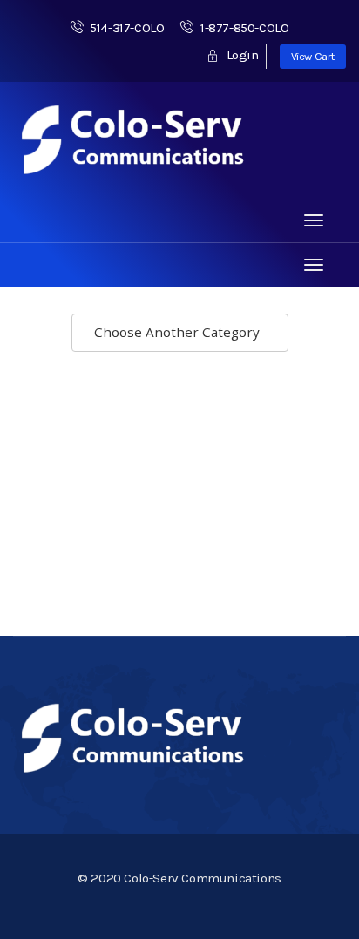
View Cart (313, 56)
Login (240, 55)
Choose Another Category (178, 332)
